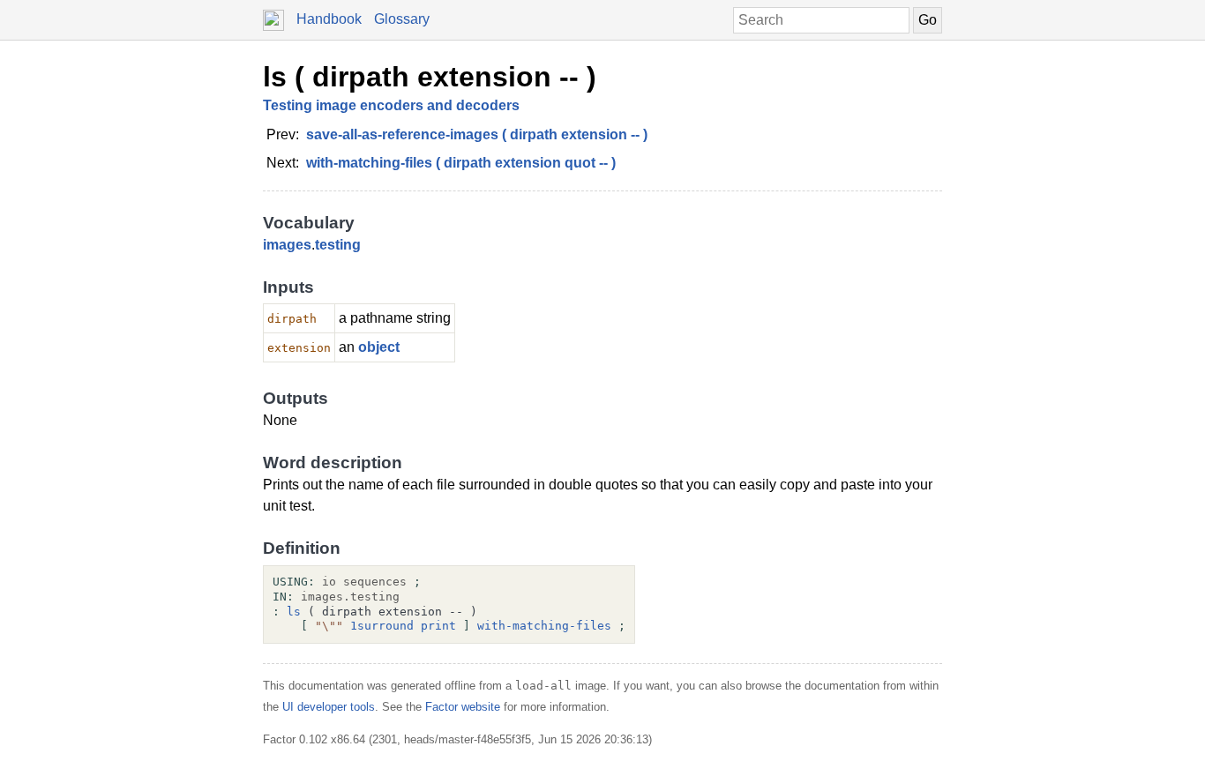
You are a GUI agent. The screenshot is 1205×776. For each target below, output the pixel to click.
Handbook (329, 18)
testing (338, 244)
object (379, 347)
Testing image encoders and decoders (391, 105)
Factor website (462, 706)
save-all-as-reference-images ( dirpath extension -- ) (476, 134)
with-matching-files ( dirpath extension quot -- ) (461, 162)
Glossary (402, 18)
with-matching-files (544, 625)
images (287, 244)
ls (294, 611)
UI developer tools (328, 706)
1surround (382, 625)
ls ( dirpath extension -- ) (429, 77)
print (438, 625)
